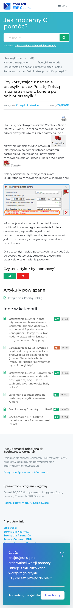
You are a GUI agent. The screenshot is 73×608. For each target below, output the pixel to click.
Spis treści (10, 527)
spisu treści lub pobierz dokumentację (35, 45)
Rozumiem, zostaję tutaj (25, 595)
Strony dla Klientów (16, 531)
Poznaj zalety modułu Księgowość (26, 502)
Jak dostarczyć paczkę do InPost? (30, 409)
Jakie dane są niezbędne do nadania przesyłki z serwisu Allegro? (27, 398)
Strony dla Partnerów (17, 535)
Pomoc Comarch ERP (18, 539)
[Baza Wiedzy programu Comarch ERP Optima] (17, 6)
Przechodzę (52, 595)
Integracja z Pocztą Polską (25, 298)
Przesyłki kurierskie (27, 105)
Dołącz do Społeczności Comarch (25, 472)
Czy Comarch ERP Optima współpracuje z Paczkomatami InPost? (29, 420)
